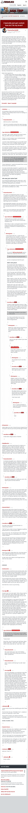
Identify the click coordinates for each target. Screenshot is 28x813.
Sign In (24, 5)
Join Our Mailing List (5, 794)
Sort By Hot (22, 16)
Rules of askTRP (4, 789)
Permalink (9, 32)
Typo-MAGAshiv (6, 132)
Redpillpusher (5, 443)
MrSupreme (5, 425)
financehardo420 (12, 30)
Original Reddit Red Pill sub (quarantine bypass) (12, 770)
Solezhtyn (4, 109)
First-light (4, 591)
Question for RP (17, 31)
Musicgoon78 (5, 550)
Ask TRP (7, 9)
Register (19, 5)
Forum (12, 12)
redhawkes (5, 706)
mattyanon (5, 749)
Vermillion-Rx (10, 302)
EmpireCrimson (6, 727)
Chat (7, 12)
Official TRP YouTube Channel (8, 791)
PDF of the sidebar (5, 779)
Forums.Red (4, 16)
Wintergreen (9, 233)
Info (16, 12)
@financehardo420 (17, 252)
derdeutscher (5, 569)
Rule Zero (3, 786)
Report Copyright (12, 103)
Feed (3, 12)
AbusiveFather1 (6, 507)
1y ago (8, 109)
